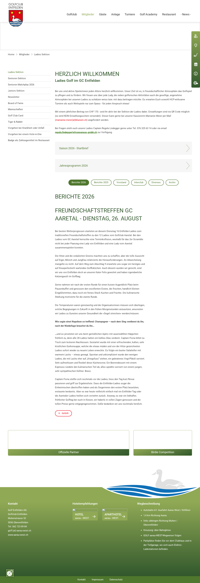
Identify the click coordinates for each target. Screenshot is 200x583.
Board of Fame (15, 103)
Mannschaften (15, 109)
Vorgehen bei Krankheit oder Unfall (26, 128)
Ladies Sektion (42, 54)
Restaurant (169, 14)
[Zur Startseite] (16, 15)
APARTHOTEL (113, 514)
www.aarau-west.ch (18, 534)
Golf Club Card (15, 115)
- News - (186, 14)
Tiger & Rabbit (15, 121)
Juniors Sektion (16, 90)
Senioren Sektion (17, 78)
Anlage (115, 14)
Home (11, 54)
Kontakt (82, 579)
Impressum (97, 579)
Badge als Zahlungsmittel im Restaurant (29, 140)
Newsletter (13, 97)
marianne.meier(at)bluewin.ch (71, 120)
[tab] (78, 183)
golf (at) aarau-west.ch (19, 530)
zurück (65, 413)
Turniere (130, 14)
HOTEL (79, 514)
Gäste (102, 14)
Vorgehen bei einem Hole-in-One (25, 134)
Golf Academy (148, 14)
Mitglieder (88, 14)
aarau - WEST (82, 518)
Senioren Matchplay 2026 (21, 84)
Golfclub (72, 14)
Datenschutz (116, 579)
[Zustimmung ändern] (10, 573)
